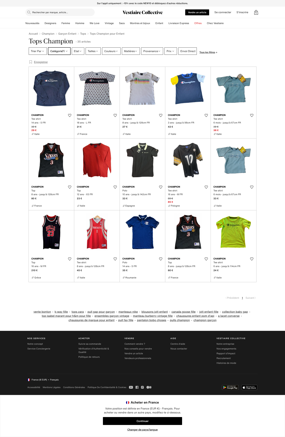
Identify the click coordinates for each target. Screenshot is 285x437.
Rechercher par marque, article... (50, 12)
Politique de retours (89, 357)
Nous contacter (179, 348)
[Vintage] (116, 23)
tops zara (78, 312)
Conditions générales (74, 387)
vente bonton (42, 312)
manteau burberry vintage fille (153, 316)
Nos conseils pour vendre (138, 348)
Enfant (159, 23)
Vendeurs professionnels (137, 358)
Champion (48, 34)
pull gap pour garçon (101, 312)
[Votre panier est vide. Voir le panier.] (256, 12)
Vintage (109, 23)
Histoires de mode (226, 363)
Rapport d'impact (226, 353)
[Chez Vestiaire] (226, 23)
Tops (83, 34)
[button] (256, 12)
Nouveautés (32, 23)
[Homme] (87, 23)
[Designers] (59, 23)
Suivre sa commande (89, 344)
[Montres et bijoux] (153, 23)
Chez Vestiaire (215, 23)
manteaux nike (128, 312)
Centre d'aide (178, 344)
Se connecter (222, 12)
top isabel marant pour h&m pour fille (66, 316)
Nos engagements (226, 348)
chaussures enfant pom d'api (195, 316)
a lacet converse (229, 316)
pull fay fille (125, 320)
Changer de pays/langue (142, 430)
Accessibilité (33, 387)
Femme (66, 23)
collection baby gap (235, 312)
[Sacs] (127, 23)
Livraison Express (178, 23)
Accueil (33, 34)
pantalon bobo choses (151, 320)
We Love (94, 23)
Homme (79, 23)
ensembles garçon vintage (112, 316)
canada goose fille (184, 312)
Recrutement (224, 358)
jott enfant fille (208, 312)
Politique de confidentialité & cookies (107, 387)
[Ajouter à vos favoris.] (70, 115)
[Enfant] (165, 23)
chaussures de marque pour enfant (91, 320)
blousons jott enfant (155, 312)
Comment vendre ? (134, 344)
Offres (198, 23)
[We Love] (102, 23)
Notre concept (35, 344)
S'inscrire (242, 12)
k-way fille (61, 312)
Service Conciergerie (38, 348)
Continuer (143, 421)
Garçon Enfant (67, 34)
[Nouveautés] (42, 23)
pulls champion (180, 320)
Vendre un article (197, 12)
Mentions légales (51, 387)
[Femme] (72, 23)
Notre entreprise (225, 344)
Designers (50, 23)
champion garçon (204, 320)
